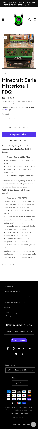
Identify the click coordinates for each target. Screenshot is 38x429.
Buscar (7, 307)
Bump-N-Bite (16, 407)
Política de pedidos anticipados (14, 314)
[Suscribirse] (31, 332)
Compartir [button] (9, 264)
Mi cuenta (8, 286)
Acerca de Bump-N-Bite (15, 302)
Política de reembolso (23, 410)
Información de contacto (20, 424)
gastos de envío (11, 101)
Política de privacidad (20, 413)
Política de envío (20, 421)
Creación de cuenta (13, 291)
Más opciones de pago (19, 140)
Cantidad (5, 114)
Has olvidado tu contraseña (17, 297)
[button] (3, 19)
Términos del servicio (20, 417)
